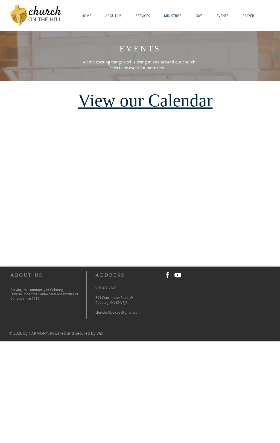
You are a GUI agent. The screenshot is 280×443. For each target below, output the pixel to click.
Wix (100, 333)
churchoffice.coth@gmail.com (118, 312)
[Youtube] (178, 275)
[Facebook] (167, 275)
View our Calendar (145, 100)
